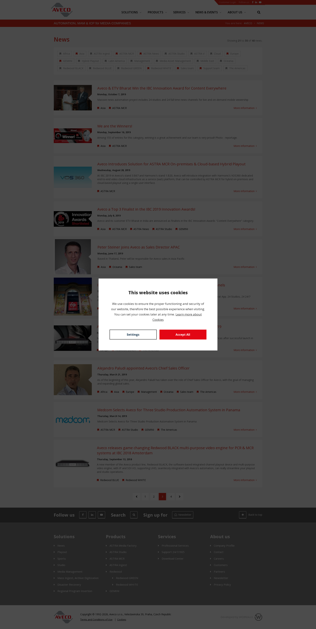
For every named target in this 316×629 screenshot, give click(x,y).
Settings (133, 335)
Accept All (183, 335)
